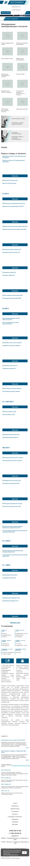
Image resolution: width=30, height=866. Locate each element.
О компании (15, 811)
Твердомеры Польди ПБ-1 (9, 577)
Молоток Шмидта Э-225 (8, 414)
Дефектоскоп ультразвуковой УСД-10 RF (13, 206)
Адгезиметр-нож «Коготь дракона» (11, 345)
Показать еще (15, 622)
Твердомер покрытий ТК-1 (9, 368)
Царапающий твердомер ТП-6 (10, 600)
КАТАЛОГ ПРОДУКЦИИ (11, 18)
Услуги (15, 803)
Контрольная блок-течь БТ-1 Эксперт (12, 460)
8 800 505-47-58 (16, 6)
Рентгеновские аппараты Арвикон (11, 391)
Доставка (15, 824)
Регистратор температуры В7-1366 (11, 506)
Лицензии (15, 822)
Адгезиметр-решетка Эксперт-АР (11, 252)
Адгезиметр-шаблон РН (8, 275)
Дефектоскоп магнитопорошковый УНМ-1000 (14, 229)
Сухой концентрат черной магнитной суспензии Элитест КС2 (14, 555)
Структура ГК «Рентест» (15, 816)
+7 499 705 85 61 (16, 10)
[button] (13, 15)
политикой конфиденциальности (10, 854)
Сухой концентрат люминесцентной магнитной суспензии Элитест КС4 (14, 531)
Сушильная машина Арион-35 (10, 437)
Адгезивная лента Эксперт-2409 (10, 483)
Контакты (15, 814)
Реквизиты (15, 819)
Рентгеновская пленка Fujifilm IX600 (11, 298)
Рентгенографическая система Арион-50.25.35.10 (10, 323)
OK (24, 852)
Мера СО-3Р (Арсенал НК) (9, 183)
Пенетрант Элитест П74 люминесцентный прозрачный (13, 161)
